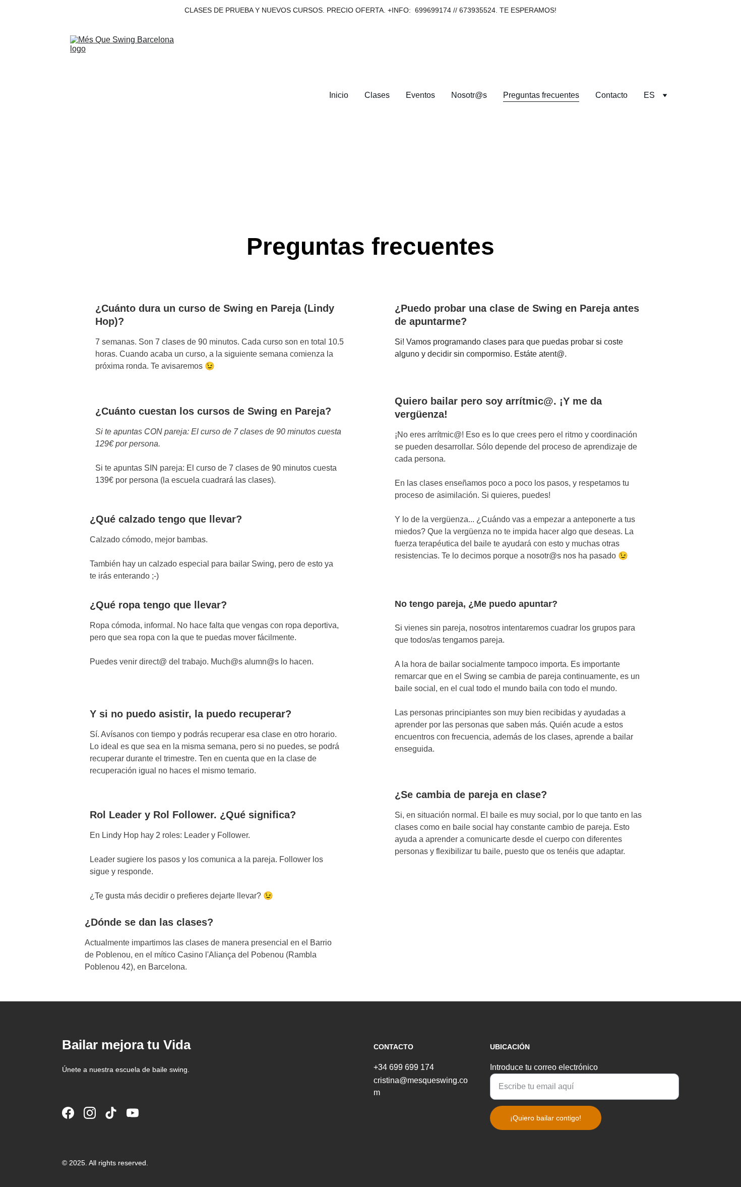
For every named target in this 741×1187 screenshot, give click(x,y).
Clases (377, 95)
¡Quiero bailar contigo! (545, 1118)
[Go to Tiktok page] (111, 1113)
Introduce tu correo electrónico (544, 1067)
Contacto (611, 95)
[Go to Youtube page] (133, 1113)
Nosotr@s (469, 95)
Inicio (338, 95)
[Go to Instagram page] (90, 1113)
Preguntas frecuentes (541, 95)
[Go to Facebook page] (68, 1113)
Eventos (420, 95)
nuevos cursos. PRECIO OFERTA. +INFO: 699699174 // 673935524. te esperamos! (409, 10)
